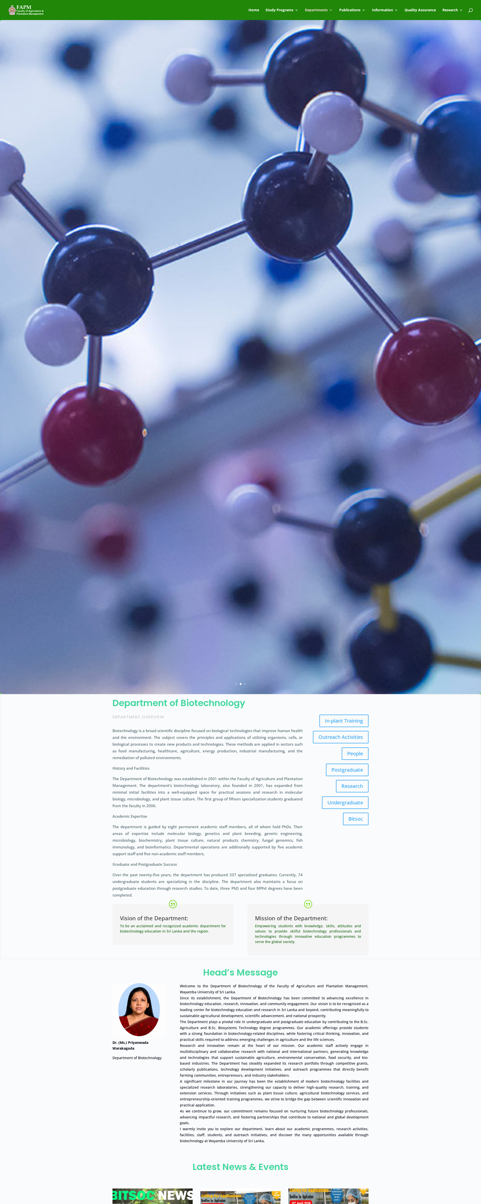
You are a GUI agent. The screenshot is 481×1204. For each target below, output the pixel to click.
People (355, 753)
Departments (316, 10)
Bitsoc (355, 818)
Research (450, 10)
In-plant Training (344, 720)
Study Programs (279, 10)
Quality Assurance (420, 10)
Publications (349, 10)
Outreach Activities (340, 737)
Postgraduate (347, 769)
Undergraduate (345, 802)
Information (382, 10)
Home (254, 10)
